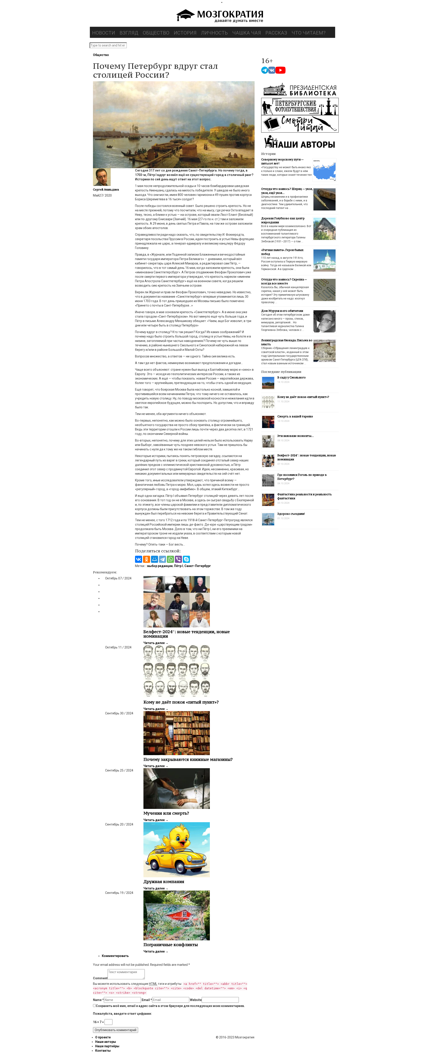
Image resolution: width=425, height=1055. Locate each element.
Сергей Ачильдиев (106, 189)
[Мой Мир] (154, 559)
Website (196, 1000)
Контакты (103, 1050)
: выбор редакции (159, 566)
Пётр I (178, 566)
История (185, 33)
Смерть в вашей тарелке (295, 416)
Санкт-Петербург (197, 566)
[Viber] (178, 559)
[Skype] (186, 559)
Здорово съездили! (291, 513)
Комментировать (115, 956)
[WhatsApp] (170, 559)
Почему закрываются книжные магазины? (188, 759)
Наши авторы (105, 1041)
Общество (156, 33)
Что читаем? (309, 33)
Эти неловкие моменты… (295, 436)
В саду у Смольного (291, 377)
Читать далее (155, 643)
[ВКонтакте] (138, 559)
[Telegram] (162, 559)
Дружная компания (163, 881)
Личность (214, 33)
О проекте (103, 1037)
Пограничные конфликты (170, 944)
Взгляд (129, 33)
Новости (103, 33)
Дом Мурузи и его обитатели (282, 310)
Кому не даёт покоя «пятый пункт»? (181, 702)
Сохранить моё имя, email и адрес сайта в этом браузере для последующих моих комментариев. (170, 1006)
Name (98, 1000)
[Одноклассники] (146, 559)
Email (147, 1000)
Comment (100, 978)
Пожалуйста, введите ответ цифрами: (122, 1013)
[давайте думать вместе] (219, 16)
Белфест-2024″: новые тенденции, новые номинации (186, 634)
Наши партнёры (107, 1046)
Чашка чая (246, 33)
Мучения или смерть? (166, 813)
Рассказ (276, 33)
